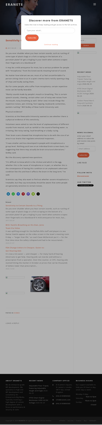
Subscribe (32, 38)
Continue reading (51, 44)
